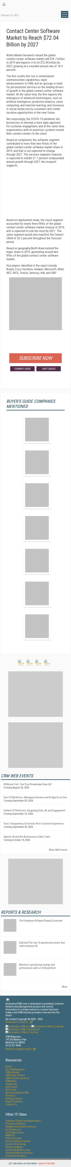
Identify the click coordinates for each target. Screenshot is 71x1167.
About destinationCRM (17, 1092)
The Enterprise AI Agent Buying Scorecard (40, 920)
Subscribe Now (35, 358)
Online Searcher (13, 1138)
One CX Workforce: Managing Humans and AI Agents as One (35, 797)
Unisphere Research (15, 1155)
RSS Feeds (11, 1089)
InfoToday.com (13, 1129)
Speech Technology (15, 1144)
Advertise (10, 1095)
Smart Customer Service (18, 1141)
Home (8, 1066)
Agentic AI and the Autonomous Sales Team (27, 836)
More (64, 986)
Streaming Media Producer (19, 1152)
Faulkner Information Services (20, 1126)
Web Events (11, 1086)
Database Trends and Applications (23, 1120)
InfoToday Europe (14, 1132)
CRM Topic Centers (15, 1075)
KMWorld (10, 1135)
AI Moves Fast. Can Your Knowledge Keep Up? (28, 784)
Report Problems (14, 1101)
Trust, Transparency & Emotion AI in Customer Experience (34, 823)
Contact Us (11, 1104)
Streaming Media (14, 1147)
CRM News (11, 1081)
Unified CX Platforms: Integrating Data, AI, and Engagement (34, 810)
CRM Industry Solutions (17, 1078)
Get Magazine (15, 1069)
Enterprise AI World (15, 1123)
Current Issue (22, 368)
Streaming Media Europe (18, 1149)
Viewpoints (11, 1084)
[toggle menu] (64, 14)
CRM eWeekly (12, 1072)
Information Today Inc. (17, 1022)
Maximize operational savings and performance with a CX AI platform (37, 966)
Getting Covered (13, 1098)
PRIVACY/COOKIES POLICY (18, 1049)
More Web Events (58, 849)
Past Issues (48, 368)
